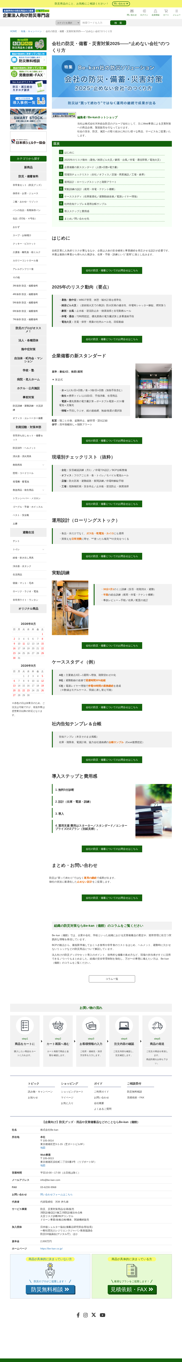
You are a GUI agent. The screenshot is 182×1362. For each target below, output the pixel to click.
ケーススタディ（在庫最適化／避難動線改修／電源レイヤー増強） (101, 196)
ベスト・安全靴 (21, 515)
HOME (13, 31)
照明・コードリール (23, 473)
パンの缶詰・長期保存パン (27, 210)
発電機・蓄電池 (21, 481)
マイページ (67, 1097)
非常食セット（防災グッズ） (28, 185)
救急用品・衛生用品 (23, 490)
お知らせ (33, 1097)
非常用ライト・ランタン (25, 600)
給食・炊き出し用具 (23, 557)
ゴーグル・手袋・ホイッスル (28, 506)
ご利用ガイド (101, 1091)
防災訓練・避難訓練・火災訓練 (28, 407)
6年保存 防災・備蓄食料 (25, 311)
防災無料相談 (134, 1091)
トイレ (16, 549)
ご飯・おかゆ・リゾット (25, 201)
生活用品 (17, 574)
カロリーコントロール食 (25, 260)
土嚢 (15, 523)
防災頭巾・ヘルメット (24, 448)
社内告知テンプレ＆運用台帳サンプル (85, 203)
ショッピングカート (72, 1091)
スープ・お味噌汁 (22, 235)
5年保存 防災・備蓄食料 (25, 302)
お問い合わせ (101, 1097)
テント (16, 541)
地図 (42, 1147)
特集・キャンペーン (31, 31)
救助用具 (17, 464)
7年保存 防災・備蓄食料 (25, 319)
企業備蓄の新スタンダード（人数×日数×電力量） (91, 167)
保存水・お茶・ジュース (25, 193)
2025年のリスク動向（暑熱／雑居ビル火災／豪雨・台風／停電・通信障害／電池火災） (113, 159)
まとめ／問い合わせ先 (76, 218)
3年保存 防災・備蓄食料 (25, 285)
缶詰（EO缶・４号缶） (25, 218)
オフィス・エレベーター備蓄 (28, 418)
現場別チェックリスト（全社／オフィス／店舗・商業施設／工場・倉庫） (105, 174)
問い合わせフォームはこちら (56, 1194)
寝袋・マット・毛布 (23, 583)
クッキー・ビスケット (24, 243)
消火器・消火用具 (22, 456)
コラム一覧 (112, 978)
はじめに (69, 152)
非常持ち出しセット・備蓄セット (28, 437)
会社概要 (99, 1103)
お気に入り (67, 1103)
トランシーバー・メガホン (27, 498)
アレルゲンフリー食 (23, 269)
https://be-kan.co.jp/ (51, 1248)
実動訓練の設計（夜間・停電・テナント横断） (90, 189)
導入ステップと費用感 (76, 211)
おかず (16, 227)
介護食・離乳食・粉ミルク (27, 252)
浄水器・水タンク (22, 566)
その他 (16, 277)
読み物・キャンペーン (40, 1091)
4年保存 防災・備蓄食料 (25, 294)
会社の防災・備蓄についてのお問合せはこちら (112, 270)
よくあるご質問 (102, 1108)
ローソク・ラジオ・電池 (25, 591)
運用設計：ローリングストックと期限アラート (90, 181)
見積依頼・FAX (135, 1097)
